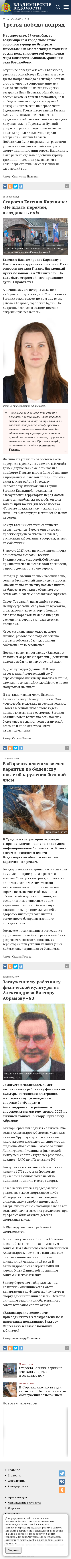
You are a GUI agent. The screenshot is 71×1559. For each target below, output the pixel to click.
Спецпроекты (18, 1486)
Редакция (14, 1513)
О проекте (14, 1508)
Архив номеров (17, 1497)
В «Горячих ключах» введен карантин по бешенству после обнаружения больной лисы (42, 1391)
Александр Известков (26, 1338)
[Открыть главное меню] (66, 9)
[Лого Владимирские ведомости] (26, 7)
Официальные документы (24, 1502)
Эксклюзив (16, 1481)
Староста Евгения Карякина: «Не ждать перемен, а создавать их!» (41, 1372)
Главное (14, 1470)
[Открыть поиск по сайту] (58, 9)
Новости (14, 1475)
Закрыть (13, 1550)
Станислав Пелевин (25, 176)
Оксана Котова (21, 738)
